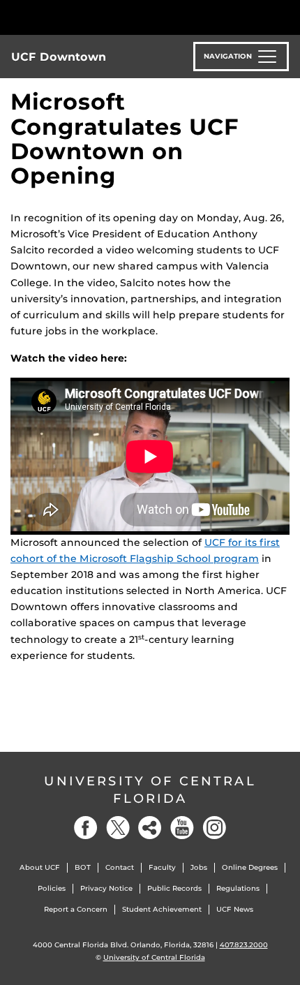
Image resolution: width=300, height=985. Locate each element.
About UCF (40, 867)
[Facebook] (86, 827)
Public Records (174, 888)
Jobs (198, 867)
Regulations (238, 888)
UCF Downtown (58, 57)
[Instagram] (214, 827)
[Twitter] (118, 827)
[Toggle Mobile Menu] (286, 16)
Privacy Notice (106, 888)
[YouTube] (182, 827)
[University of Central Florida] (106, 17)
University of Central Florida (150, 789)
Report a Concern (75, 909)
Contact (119, 867)
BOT (83, 867)
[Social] (150, 827)
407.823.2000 (244, 944)
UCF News (234, 909)
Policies (52, 888)
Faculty (162, 867)
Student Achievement (162, 909)
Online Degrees (250, 867)
